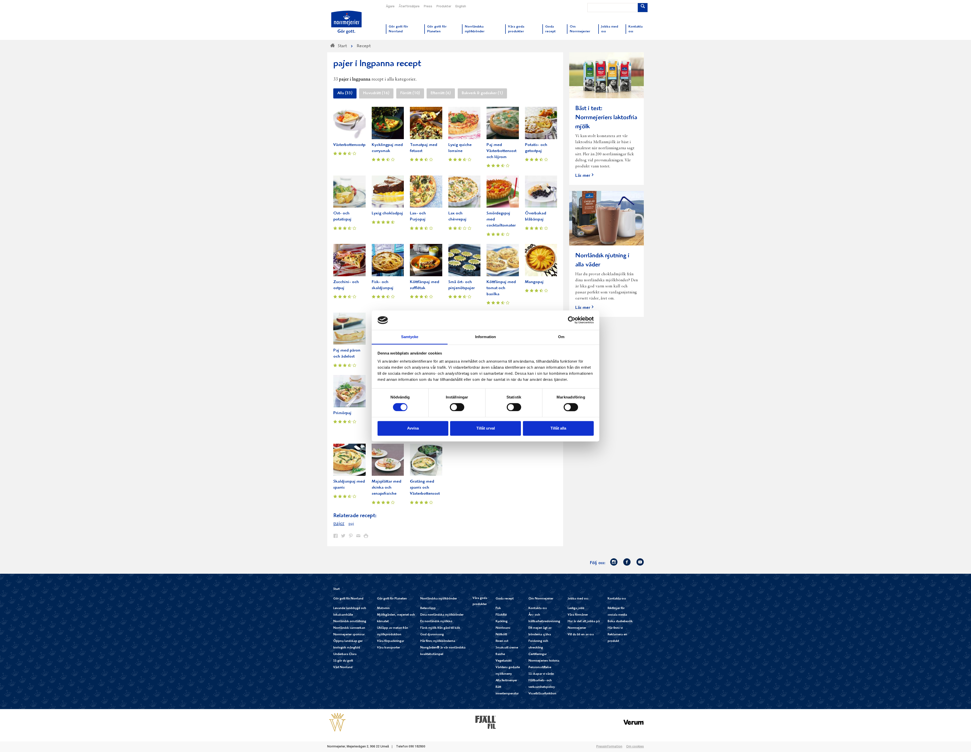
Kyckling (501, 621)
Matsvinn (383, 608)
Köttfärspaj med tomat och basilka (501, 288)
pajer (338, 523)
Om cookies (635, 746)
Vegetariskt (504, 661)
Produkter (443, 6)
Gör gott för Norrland (348, 598)
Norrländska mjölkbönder (438, 598)
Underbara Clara (345, 654)
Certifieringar (537, 654)
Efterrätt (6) (441, 93)
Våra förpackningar (390, 641)
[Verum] (634, 722)
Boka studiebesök (620, 621)
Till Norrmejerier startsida (346, 22)
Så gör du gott (343, 661)
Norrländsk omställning (349, 621)
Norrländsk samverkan (349, 628)
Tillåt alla (558, 428)
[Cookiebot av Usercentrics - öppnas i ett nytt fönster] (571, 320)
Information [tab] (485, 337)
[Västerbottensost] (337, 722)
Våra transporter (388, 647)
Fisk (498, 608)
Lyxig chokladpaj (387, 213)
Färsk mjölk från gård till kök (440, 628)
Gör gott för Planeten (392, 598)
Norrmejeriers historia (543, 661)
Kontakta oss (537, 608)
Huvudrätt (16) (376, 93)
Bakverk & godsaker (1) (482, 93)
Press (428, 6)
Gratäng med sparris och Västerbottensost (425, 488)
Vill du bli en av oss (581, 634)
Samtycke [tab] (409, 337)
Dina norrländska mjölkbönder (442, 615)
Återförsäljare (409, 6)
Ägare (390, 6)
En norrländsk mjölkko (436, 621)
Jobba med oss (578, 598)
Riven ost (502, 641)
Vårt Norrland (342, 667)
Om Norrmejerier (540, 598)
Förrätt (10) (410, 93)
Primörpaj (342, 413)
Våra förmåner (578, 615)
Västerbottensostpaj (351, 145)
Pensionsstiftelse (539, 667)
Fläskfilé (501, 615)
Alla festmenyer (506, 680)
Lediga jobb (576, 608)
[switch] (457, 407)
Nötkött (501, 634)
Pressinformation (609, 746)
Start (336, 589)
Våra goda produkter (480, 601)
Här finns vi (615, 628)
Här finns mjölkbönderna (437, 641)
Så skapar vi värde (541, 674)
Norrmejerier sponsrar (349, 634)
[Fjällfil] (485, 722)
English (460, 6)
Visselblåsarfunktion (542, 693)
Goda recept (505, 598)
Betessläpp (428, 608)
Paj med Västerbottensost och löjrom (501, 151)
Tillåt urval (485, 428)
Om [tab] (561, 337)
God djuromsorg (432, 634)
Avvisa (413, 428)
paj (351, 524)
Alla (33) (344, 93)
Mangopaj (534, 282)
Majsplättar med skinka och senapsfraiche (386, 488)
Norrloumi (503, 628)
